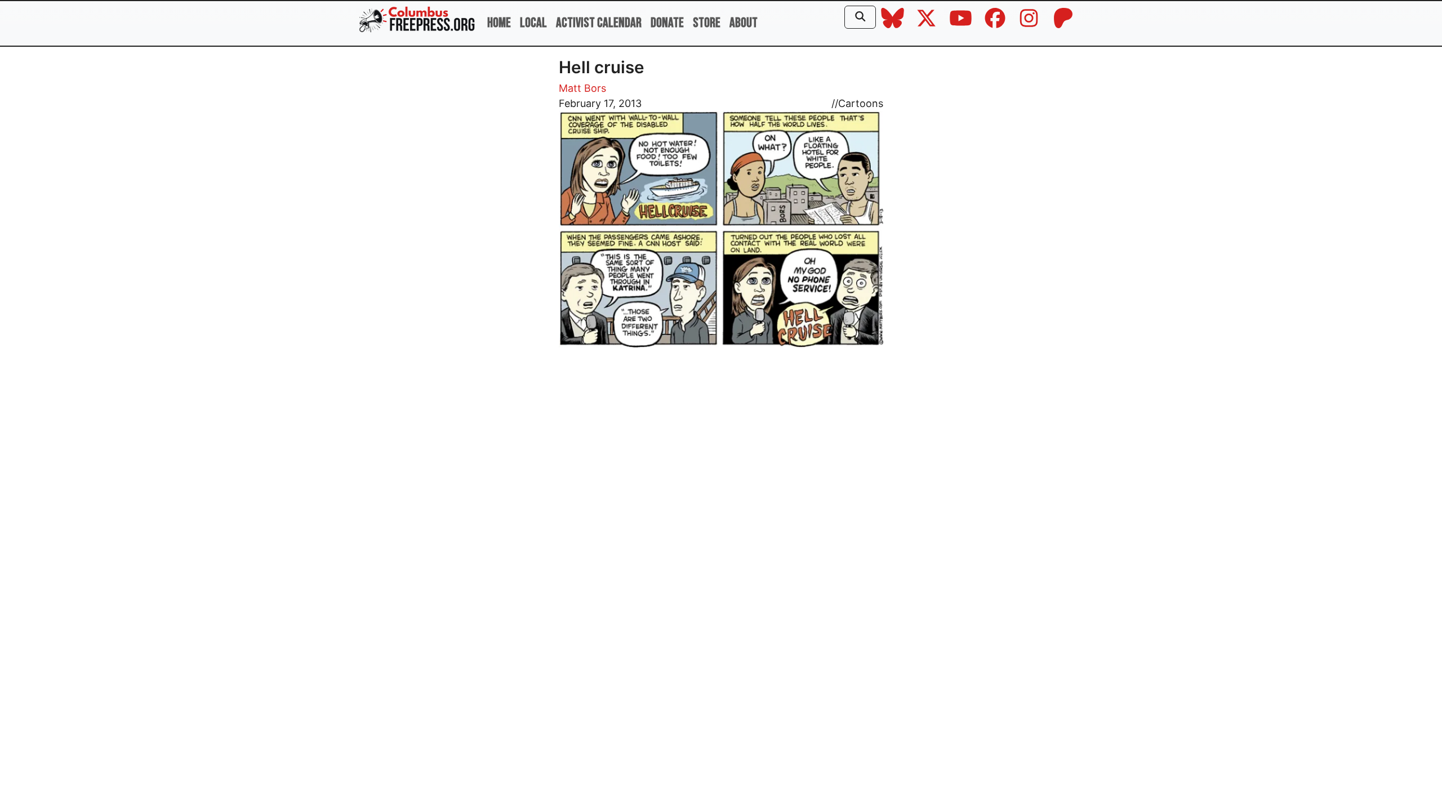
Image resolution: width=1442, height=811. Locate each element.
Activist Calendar (599, 23)
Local (533, 23)
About (743, 23)
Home (499, 23)
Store (706, 23)
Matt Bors (582, 88)
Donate (667, 23)
